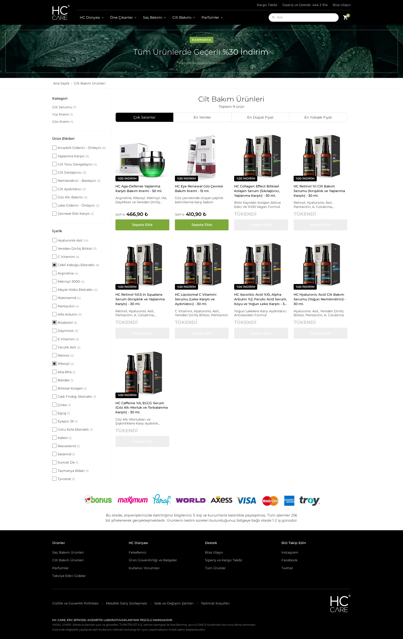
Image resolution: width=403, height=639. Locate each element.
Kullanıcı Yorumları (144, 568)
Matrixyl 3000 (71, 281)
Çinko (64, 405)
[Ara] (273, 17)
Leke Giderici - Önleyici (78, 205)
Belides (65, 380)
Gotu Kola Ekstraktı (75, 429)
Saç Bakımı (152, 17)
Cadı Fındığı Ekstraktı (77, 396)
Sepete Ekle (142, 224)
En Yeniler (202, 117)
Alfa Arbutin (70, 314)
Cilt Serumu (64, 107)
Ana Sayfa (61, 83)
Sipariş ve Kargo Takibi (223, 560)
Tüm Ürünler (215, 568)
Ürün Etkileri (63, 138)
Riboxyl (66, 364)
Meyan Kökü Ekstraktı (77, 290)
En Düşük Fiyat (260, 117)
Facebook (289, 560)
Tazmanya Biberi (73, 471)
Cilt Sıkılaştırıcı (72, 172)
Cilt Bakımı (181, 17)
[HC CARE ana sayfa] (64, 12)
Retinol (66, 355)
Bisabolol (67, 322)
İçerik (57, 231)
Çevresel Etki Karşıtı (76, 213)
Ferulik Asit (69, 347)
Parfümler (210, 17)
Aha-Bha (66, 372)
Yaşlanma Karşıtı (73, 156)
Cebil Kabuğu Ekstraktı (78, 265)
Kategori (59, 98)
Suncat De (68, 462)
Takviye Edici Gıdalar (69, 576)
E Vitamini (68, 339)
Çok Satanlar (144, 117)
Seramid (66, 454)
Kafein (65, 438)
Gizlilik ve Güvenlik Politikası (75, 603)
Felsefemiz (137, 552)
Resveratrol (69, 446)
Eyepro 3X (68, 421)
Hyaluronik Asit (73, 240)
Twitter (287, 568)
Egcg (64, 413)
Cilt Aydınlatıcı (72, 189)
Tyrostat (66, 479)
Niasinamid (69, 298)
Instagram (289, 552)
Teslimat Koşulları (215, 603)
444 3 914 (305, 5)
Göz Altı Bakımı (72, 197)
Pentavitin (68, 306)
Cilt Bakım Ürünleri (68, 560)
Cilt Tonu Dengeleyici (77, 164)
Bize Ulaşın (342, 5)
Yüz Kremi (62, 114)
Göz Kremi (62, 121)
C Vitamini (68, 257)
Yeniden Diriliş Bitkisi (77, 248)
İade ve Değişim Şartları (174, 603)
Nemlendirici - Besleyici (79, 181)
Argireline (68, 273)
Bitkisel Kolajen (72, 388)
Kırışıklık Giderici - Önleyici (82, 148)
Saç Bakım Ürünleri (68, 552)
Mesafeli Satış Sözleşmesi (126, 603)
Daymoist (68, 331)
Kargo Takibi (267, 5)
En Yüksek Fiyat (318, 117)
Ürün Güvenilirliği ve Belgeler (153, 560)
